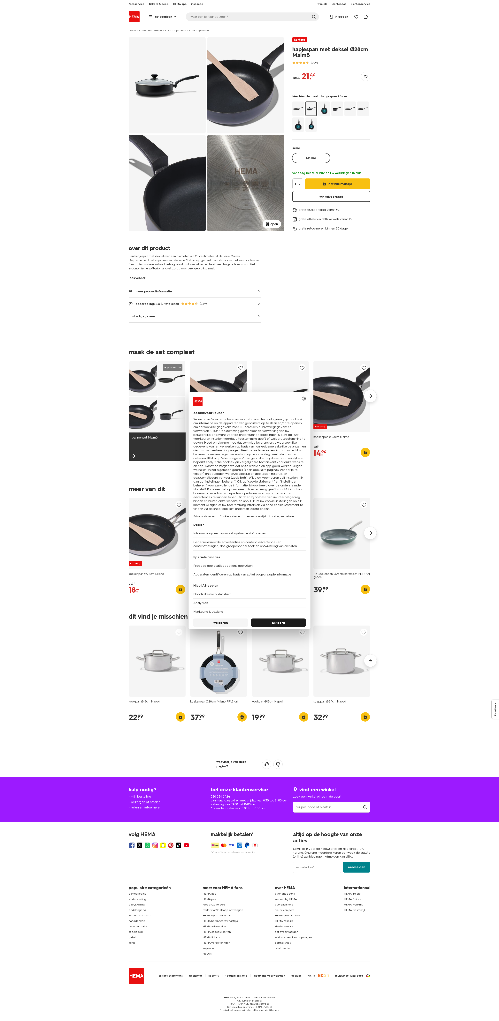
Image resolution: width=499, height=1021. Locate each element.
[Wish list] (356, 16)
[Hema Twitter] (139, 845)
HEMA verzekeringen (216, 942)
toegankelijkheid (236, 975)
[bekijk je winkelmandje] (365, 16)
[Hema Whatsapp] (147, 845)
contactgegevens (142, 316)
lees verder (137, 278)
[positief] (266, 764)
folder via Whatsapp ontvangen (223, 910)
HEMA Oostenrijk (354, 910)
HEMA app (209, 893)
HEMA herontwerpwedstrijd (220, 921)
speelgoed (136, 932)
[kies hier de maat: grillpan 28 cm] (324, 108)
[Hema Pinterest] (170, 845)
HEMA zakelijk (284, 921)
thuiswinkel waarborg (349, 975)
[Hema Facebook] (131, 845)
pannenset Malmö (145, 437)
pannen (181, 30)
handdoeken (137, 921)
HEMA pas (209, 899)
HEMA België (352, 893)
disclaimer (195, 975)
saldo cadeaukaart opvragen (293, 937)
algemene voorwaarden (269, 975)
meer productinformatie (153, 291)
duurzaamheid (284, 904)
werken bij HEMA (286, 899)
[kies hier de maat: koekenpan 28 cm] (298, 108)
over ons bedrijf (285, 893)
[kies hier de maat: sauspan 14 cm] (337, 108)
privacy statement (170, 975)
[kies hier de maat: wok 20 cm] (311, 124)
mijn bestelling (141, 796)
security (213, 975)
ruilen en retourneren (146, 807)
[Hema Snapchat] (163, 845)
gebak (133, 937)
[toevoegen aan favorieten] (365, 76)
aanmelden (356, 867)
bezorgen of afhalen (145, 802)
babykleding (137, 904)
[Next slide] (370, 396)
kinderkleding (137, 899)
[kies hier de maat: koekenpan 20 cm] (363, 108)
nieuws (207, 953)
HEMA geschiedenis (287, 915)
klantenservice (284, 926)
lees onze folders (214, 904)
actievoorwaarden (286, 932)
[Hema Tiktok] (178, 845)
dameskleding (137, 893)
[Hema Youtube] (186, 845)
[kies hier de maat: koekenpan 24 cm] (350, 108)
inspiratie (208, 948)
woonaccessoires (140, 915)
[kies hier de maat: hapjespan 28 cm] (311, 108)
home (132, 30)
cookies (296, 975)
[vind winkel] (365, 807)
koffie (132, 942)
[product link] (341, 396)
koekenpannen (199, 30)
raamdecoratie (138, 926)
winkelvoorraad (331, 197)
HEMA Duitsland (354, 899)
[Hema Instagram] (155, 845)
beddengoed (137, 910)
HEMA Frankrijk (353, 904)
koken (169, 30)
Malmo (311, 158)
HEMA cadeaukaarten (217, 932)
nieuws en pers (284, 910)
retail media (282, 948)
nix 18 (311, 975)
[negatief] (278, 764)
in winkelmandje (339, 184)
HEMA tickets (211, 937)
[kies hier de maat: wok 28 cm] (298, 124)
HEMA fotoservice (214, 926)
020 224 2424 (220, 796)
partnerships (283, 942)
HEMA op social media (217, 915)
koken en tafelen (150, 30)
